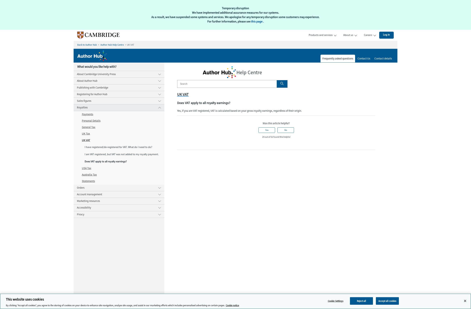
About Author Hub (87, 80)
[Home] (97, 38)
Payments (87, 114)
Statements (88, 181)
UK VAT (86, 140)
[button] (282, 84)
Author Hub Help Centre (112, 44)
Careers (368, 35)
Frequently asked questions (337, 58)
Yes (266, 130)
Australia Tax (89, 174)
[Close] (465, 301)
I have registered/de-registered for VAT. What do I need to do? (118, 147)
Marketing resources (88, 201)
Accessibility (84, 207)
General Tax (88, 127)
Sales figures (84, 101)
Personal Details (91, 120)
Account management (89, 194)
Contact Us (363, 58)
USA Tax (86, 168)
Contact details (383, 58)
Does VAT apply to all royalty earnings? (106, 161)
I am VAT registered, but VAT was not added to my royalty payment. (122, 154)
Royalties (82, 107)
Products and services (321, 35)
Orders (80, 187)
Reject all (361, 300)
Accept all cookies (387, 300)
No (285, 130)
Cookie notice (232, 305)
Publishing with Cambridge (92, 87)
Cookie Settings (335, 300)
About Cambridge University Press (96, 74)
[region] (235, 301)
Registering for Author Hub (92, 94)
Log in (386, 34)
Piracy (80, 214)
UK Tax (86, 133)
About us (348, 35)
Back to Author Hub (87, 44)
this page (257, 21)
